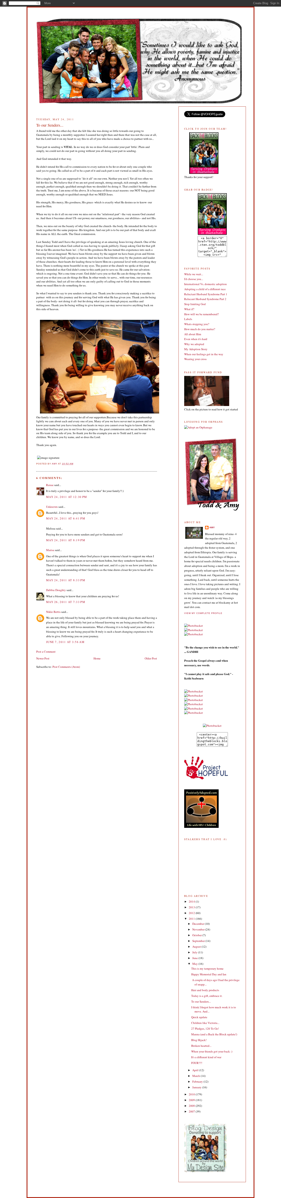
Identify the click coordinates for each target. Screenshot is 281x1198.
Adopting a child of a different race (205, 289)
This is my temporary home (207, 968)
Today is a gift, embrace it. (206, 996)
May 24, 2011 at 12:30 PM (66, 497)
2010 (192, 1094)
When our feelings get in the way (203, 354)
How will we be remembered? (201, 314)
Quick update (199, 1017)
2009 (192, 1100)
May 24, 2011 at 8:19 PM (65, 540)
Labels (188, 319)
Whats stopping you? (196, 324)
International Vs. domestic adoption (205, 284)
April (195, 1070)
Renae (50, 485)
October (197, 935)
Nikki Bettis (53, 612)
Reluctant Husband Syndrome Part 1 (205, 294)
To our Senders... (201, 1001)
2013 (192, 907)
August (197, 947)
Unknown (52, 507)
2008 (192, 1106)
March (196, 1076)
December (198, 924)
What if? (189, 309)
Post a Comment (46, 652)
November (198, 929)
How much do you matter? (199, 329)
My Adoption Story (195, 349)
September (198, 941)
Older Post (151, 658)
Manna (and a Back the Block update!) (214, 1034)
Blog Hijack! (199, 1040)
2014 (192, 901)
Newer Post (42, 658)
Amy (212, 527)
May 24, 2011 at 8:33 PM (65, 580)
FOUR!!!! (196, 1063)
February (198, 1081)
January (197, 1087)
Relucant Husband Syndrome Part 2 (205, 299)
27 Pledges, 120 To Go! (205, 1028)
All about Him (192, 334)
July (195, 952)
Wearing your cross (195, 359)
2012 (192, 913)
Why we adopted (194, 344)
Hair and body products (205, 990)
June (195, 958)
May (195, 964)
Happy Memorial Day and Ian (208, 974)
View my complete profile (203, 613)
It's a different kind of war (206, 1057)
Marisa (50, 550)
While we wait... (193, 274)
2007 (192, 1111)
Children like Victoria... (205, 1023)
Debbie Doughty (56, 590)
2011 (192, 919)
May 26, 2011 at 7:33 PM (65, 602)
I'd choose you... (193, 279)
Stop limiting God (195, 304)
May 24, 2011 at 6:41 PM (65, 518)
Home (97, 658)
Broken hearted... (201, 1046)
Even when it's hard (195, 339)
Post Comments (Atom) (66, 667)
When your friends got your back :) (211, 1051)
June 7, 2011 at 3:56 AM (65, 642)
